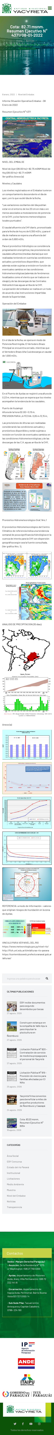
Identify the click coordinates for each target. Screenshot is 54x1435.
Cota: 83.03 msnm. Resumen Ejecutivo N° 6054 (31, 1122)
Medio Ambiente (15, 1184)
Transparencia (14, 1207)
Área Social (13, 1155)
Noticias (30, 40)
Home (19, 40)
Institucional (13, 1172)
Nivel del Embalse (26, 94)
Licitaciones (13, 1178)
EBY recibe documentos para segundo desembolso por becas (32, 1005)
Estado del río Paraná (18, 1167)
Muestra (11, 1190)
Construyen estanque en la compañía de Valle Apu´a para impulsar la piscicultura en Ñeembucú (27, 1029)
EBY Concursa (14, 1161)
